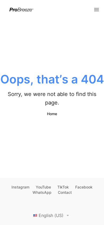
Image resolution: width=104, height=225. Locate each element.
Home (52, 113)
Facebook (84, 187)
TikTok (63, 187)
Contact (65, 192)
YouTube (43, 187)
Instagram (20, 187)
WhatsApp (42, 192)
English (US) (51, 215)
